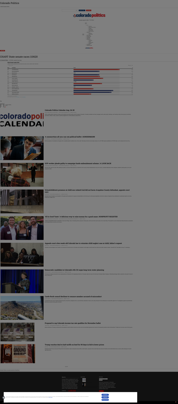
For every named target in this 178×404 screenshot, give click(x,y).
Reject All (105, 397)
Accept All (105, 394)
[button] (3, 397)
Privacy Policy (50, 397)
